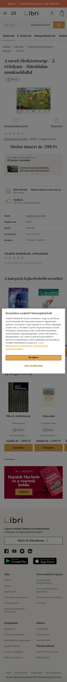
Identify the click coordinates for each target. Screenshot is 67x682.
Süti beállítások (33, 365)
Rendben (34, 357)
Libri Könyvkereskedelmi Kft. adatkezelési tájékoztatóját (27, 346)
